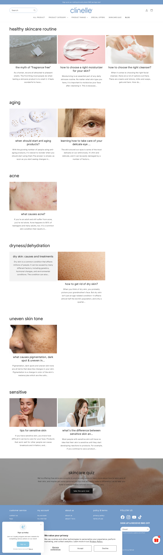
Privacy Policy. (96, 541)
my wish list (41, 519)
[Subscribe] (147, 529)
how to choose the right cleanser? (129, 67)
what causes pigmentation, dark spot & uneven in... (33, 358)
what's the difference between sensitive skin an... (81, 432)
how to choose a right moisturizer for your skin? (81, 69)
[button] (58, 17)
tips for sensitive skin (33, 430)
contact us (13, 515)
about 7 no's (70, 519)
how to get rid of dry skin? (81, 284)
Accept (80, 548)
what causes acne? (33, 214)
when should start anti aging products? (33, 142)
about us (68, 515)
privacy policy (98, 515)
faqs (11, 519)
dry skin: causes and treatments (33, 256)
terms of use (98, 519)
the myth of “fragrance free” (33, 67)
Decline (105, 548)
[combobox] (23, 10)
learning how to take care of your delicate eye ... (81, 142)
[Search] (34, 10)
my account (42, 515)
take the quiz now (81, 491)
